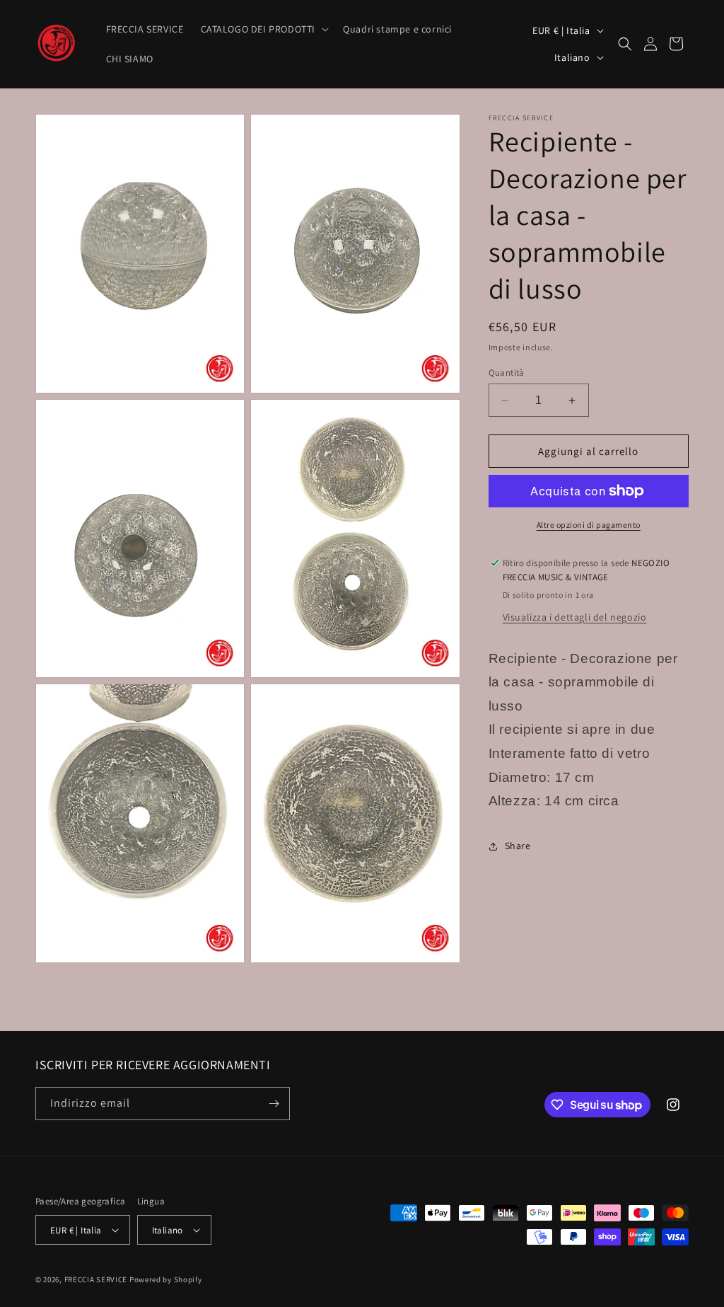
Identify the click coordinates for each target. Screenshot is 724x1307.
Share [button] (518, 845)
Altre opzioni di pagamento (589, 524)
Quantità (507, 373)
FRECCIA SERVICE (96, 1279)
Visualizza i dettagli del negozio (575, 617)
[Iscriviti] (273, 1103)
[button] (263, 29)
